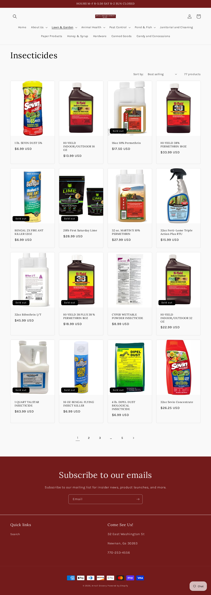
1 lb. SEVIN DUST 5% (28, 143)
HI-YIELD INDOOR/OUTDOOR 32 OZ (176, 318)
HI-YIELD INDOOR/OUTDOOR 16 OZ (79, 146)
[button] (14, 16)
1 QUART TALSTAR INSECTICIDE (27, 404)
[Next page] (133, 437)
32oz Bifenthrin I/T (28, 314)
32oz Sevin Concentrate (177, 402)
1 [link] (77, 438)
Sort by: (138, 74)
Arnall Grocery (99, 586)
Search (15, 534)
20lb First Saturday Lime (80, 230)
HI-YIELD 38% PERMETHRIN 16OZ (174, 144)
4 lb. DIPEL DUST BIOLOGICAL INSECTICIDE (123, 406)
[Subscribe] (137, 499)
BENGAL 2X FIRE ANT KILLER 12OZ (29, 232)
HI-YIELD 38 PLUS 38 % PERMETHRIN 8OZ (79, 316)
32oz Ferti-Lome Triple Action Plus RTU (176, 232)
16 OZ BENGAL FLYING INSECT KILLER (78, 404)
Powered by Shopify (118, 586)
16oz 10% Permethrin (126, 143)
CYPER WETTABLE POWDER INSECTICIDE (127, 316)
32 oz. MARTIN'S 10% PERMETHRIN (126, 232)
